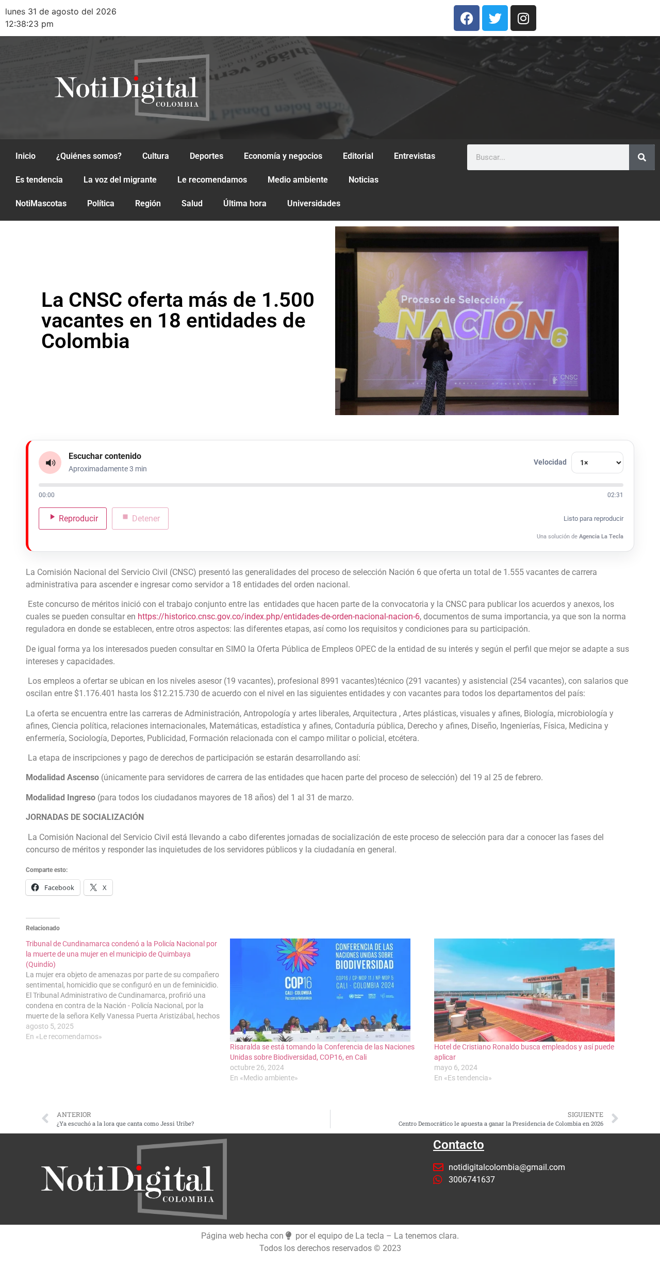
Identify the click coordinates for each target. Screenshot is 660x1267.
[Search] (642, 157)
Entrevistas (414, 156)
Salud (192, 203)
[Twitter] (495, 18)
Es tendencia (39, 180)
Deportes (206, 156)
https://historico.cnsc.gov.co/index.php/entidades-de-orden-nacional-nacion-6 (279, 616)
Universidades (313, 203)
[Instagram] (523, 18)
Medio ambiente (298, 180)
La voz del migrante (120, 180)
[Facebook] (467, 18)
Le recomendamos (212, 180)
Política (100, 203)
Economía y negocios (283, 156)
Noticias (363, 180)
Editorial (358, 156)
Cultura (155, 156)
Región (148, 203)
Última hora (245, 203)
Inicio (25, 156)
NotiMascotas (41, 203)
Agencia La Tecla (601, 536)
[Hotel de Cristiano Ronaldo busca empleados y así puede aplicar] (531, 990)
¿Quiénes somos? (89, 156)
